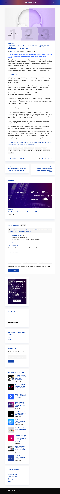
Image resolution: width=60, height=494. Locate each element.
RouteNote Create (12, 476)
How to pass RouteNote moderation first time (23, 212)
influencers (38, 147)
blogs (10, 147)
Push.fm (10, 472)
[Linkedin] (48, 158)
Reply (14, 242)
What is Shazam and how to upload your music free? (20, 421)
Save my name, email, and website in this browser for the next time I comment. (29, 266)
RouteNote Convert (12, 474)
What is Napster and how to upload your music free (20, 396)
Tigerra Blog (11, 479)
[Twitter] (45, 158)
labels (44, 147)
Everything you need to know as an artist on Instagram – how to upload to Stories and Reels (20, 438)
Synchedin (10, 478)
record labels (38, 150)
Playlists (24, 150)
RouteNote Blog (30, 2)
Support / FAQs (11, 43)
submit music (46, 150)
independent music (29, 147)
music (10, 150)
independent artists (17, 147)
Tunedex (10, 481)
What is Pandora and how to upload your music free (20, 457)
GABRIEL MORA (17, 235)
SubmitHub (12, 74)
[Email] (51, 158)
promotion (30, 150)
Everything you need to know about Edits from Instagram (20, 413)
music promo (17, 150)
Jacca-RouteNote (13, 51)
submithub (11, 152)
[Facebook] (42, 158)
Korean (9, 339)
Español (10, 337)
